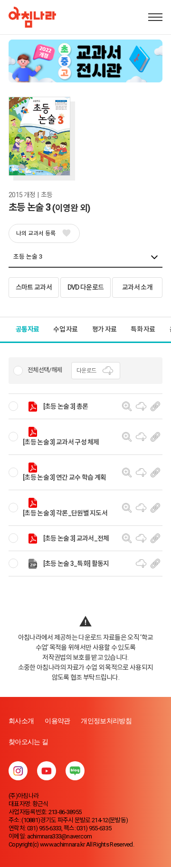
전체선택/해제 (45, 369)
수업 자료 (65, 329)
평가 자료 (104, 329)
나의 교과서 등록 (36, 233)
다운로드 (86, 370)
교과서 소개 (137, 287)
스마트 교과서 (34, 287)
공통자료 (27, 329)
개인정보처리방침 (106, 721)
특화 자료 (143, 329)
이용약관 (57, 721)
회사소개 (21, 721)
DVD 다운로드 (85, 287)
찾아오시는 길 (28, 742)
